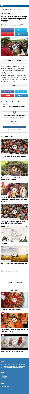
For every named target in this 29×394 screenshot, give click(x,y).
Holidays (16, 153)
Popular (2, 183)
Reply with (26, 271)
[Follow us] (25, 6)
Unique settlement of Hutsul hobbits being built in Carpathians (13, 178)
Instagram (4, 379)
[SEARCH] (27, 6)
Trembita (4, 243)
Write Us (4, 375)
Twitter (4, 377)
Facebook (4, 376)
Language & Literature (17, 197)
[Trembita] (14, 234)
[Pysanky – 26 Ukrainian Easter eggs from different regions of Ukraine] (14, 212)
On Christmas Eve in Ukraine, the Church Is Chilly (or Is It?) (14, 330)
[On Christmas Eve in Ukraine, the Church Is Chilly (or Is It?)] (14, 320)
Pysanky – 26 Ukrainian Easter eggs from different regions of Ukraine (13, 222)
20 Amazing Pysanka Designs (11, 310)
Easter (11, 153)
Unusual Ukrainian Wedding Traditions (14, 263)
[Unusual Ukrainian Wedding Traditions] (14, 254)
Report (15, 85)
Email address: (15, 121)
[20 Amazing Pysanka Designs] (14, 300)
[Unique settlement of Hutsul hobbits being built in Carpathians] (14, 168)
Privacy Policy (5, 386)
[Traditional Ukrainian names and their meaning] (14, 190)
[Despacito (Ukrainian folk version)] (14, 342)
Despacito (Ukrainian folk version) (12, 351)
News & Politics (5, 175)
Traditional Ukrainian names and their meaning (14, 200)
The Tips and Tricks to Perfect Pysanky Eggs (14, 157)
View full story (13, 60)
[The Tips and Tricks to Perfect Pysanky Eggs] (14, 146)
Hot (2, 293)
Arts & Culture (5, 197)
